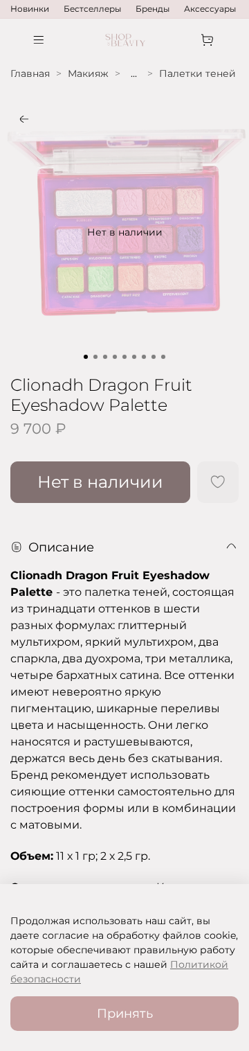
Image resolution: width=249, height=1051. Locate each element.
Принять (125, 1013)
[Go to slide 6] (134, 357)
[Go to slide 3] (105, 357)
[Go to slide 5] (124, 357)
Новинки (29, 8)
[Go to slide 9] (163, 357)
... (134, 73)
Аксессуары (210, 8)
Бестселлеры (92, 8)
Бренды (152, 8)
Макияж (88, 73)
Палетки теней (197, 73)
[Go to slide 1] (86, 357)
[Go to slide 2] (95, 357)
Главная (30, 73)
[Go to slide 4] (115, 357)
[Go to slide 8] (153, 357)
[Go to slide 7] (144, 357)
